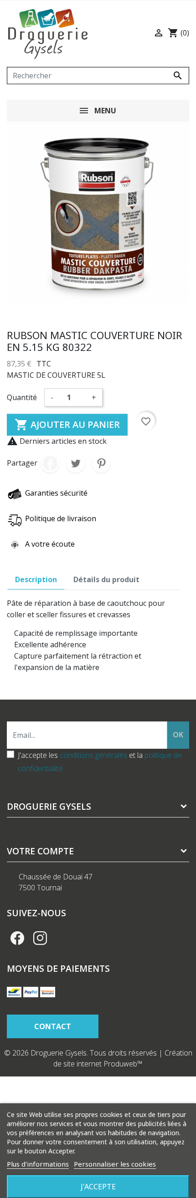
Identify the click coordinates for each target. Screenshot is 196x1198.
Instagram (40, 938)
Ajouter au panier (67, 424)
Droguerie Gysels (49, 806)
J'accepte (98, 1187)
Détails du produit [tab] (106, 579)
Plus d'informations (38, 1163)
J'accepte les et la (100, 761)
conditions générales (93, 755)
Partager (50, 463)
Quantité (22, 397)
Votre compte (40, 851)
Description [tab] (36, 579)
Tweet (76, 463)
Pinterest (101, 463)
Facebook (17, 938)
